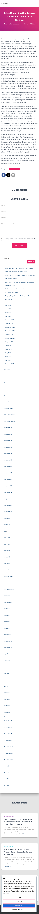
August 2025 (9, 342)
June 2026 (8, 309)
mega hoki (7, 634)
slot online (7, 369)
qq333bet (7, 654)
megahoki (7, 608)
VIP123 (6, 779)
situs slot (6, 621)
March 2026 (8, 316)
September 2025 (10, 338)
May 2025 (8, 353)
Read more (26, 834)
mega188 (7, 699)
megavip (6, 673)
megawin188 (8, 602)
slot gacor (7, 376)
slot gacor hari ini (9, 414)
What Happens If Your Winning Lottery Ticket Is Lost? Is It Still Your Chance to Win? (18, 821)
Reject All (19, 902)
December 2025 (10, 327)
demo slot (7, 595)
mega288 (7, 550)
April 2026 (8, 312)
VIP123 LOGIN (8, 746)
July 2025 (8, 345)
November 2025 (10, 331)
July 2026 (8, 305)
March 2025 (8, 360)
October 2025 (9, 334)
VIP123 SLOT (8, 720)
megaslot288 (8, 427)
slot (5, 382)
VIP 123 (6, 766)
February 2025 (9, 364)
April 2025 (8, 356)
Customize (19, 897)
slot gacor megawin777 (11, 421)
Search (6, 258)
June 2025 (8, 349)
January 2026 (9, 323)
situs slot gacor (8, 408)
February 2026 (9, 320)
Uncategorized (15, 168)
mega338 (7, 518)
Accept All (19, 906)
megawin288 (8, 460)
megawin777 (8, 486)
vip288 (6, 686)
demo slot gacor (9, 583)
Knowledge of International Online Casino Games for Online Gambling (18, 851)
